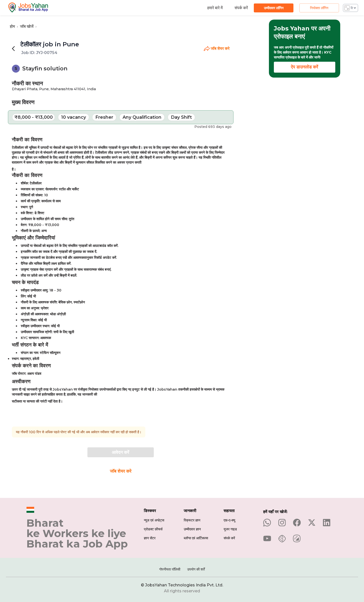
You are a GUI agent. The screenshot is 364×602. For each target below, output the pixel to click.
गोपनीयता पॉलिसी (169, 569)
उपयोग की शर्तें (196, 569)
